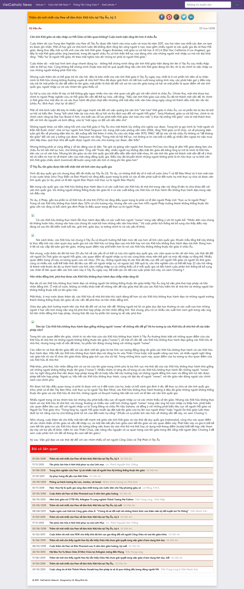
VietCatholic (108, 4)
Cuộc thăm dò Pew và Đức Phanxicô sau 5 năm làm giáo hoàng (83, 493)
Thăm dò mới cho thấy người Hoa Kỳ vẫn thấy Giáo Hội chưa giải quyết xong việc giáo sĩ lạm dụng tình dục (107, 540)
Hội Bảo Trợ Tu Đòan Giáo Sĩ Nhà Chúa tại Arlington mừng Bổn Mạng (86, 551)
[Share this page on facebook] (162, 17)
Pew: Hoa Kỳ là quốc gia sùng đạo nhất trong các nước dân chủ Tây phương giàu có (95, 487)
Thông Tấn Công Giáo (85, 4)
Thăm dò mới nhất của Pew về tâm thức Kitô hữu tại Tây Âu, (81, 563)
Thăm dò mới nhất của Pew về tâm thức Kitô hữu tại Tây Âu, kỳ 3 (84, 458)
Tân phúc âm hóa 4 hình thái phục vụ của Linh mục (76, 464)
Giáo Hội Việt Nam (58, 4)
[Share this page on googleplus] (176, 17)
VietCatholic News (17, 5)
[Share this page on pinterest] (169, 17)
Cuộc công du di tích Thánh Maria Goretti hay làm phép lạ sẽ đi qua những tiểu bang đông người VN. (104, 569)
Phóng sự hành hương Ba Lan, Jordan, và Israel (75, 481)
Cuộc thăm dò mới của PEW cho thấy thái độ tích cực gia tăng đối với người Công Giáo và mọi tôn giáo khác (108, 534)
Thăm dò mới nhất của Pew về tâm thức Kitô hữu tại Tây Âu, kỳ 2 (84, 516)
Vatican (40, 4)
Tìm (237, 4)
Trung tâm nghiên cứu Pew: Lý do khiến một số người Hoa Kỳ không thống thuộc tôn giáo (97, 470)
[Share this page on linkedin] (191, 17)
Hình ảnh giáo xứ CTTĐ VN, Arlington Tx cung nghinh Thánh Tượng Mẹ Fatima (91, 499)
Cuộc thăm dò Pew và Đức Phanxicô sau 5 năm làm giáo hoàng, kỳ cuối (88, 546)
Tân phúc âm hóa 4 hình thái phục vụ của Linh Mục (76, 522)
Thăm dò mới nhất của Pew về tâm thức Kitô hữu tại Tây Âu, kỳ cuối (85, 505)
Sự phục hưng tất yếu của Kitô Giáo (68, 476)
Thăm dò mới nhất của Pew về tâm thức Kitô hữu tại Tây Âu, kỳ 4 (84, 528)
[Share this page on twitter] (183, 17)
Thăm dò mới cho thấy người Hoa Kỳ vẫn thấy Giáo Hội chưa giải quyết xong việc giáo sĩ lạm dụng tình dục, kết (109, 557)
